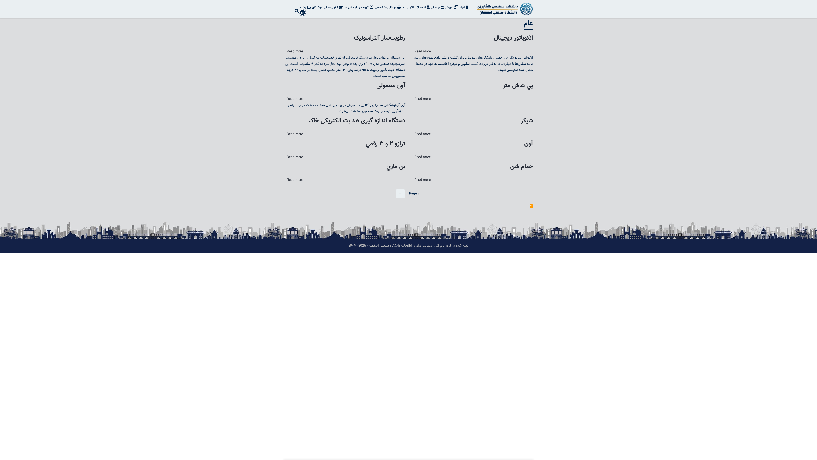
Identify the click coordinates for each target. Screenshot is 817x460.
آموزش (449, 7)
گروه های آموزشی (358, 7)
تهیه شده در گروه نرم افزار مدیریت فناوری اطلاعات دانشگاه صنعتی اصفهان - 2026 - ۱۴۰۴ (408, 246)
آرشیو (303, 7)
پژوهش (436, 7)
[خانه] (504, 9)
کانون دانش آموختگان (325, 7)
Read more (295, 51)
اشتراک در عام (531, 206)
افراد (463, 7)
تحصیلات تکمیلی (415, 7)
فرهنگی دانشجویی (386, 7)
